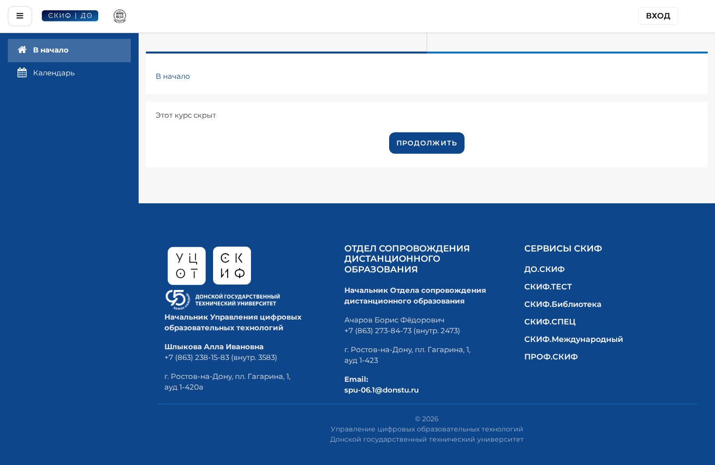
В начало (173, 76)
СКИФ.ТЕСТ (548, 286)
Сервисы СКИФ (563, 248)
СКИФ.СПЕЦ (549, 321)
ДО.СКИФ (544, 269)
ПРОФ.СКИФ (551, 356)
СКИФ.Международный (573, 339)
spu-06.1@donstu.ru (381, 389)
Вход (658, 15)
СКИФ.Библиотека (563, 304)
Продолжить (427, 143)
